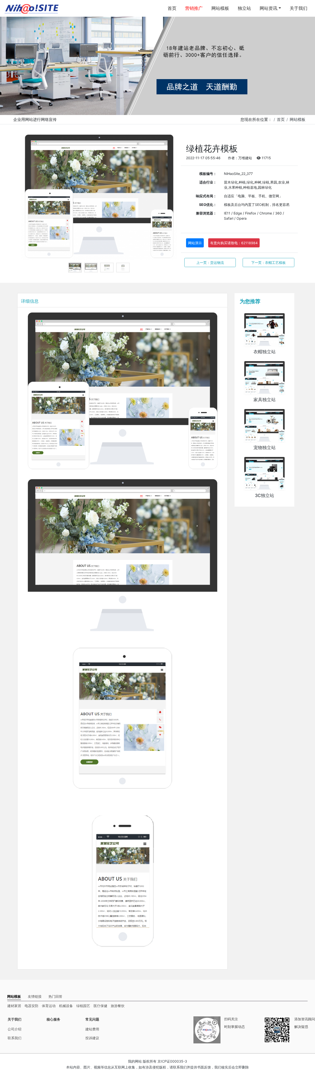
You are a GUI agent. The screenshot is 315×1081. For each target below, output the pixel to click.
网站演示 (195, 243)
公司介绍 (14, 1029)
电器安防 (31, 1006)
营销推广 (194, 8)
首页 (172, 8)
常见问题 (92, 1019)
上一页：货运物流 (210, 262)
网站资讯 (268, 8)
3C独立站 (264, 495)
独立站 (244, 8)
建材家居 (14, 1006)
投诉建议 (92, 1038)
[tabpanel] (99, 197)
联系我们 (14, 1038)
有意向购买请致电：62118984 (234, 243)
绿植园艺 (83, 1006)
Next (169, 197)
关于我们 (298, 8)
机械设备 (66, 1006)
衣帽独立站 (264, 351)
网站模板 (220, 8)
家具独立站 (264, 399)
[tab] (14, 996)
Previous (28, 197)
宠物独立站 (264, 447)
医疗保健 (100, 1006)
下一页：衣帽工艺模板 (268, 262)
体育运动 (49, 1006)
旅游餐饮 (118, 1006)
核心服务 (53, 1019)
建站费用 (92, 1029)
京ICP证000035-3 (172, 1061)
